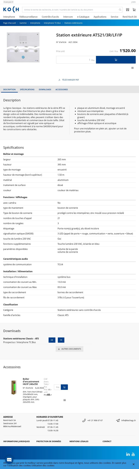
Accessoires (62, 89)
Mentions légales (79, 441)
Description (9, 89)
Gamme (23, 23)
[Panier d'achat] (134, 9)
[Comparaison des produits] (127, 9)
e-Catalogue (83, 16)
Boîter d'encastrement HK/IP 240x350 (31, 381)
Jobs (133, 2)
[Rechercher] (120, 9)
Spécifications (27, 89)
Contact (107, 441)
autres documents (71, 349)
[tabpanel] (23, 47)
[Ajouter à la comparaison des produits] (132, 68)
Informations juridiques (16, 441)
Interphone (35, 23)
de (52, 340)
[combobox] (70, 9)
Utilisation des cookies (42, 465)
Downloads (45, 89)
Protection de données (48, 441)
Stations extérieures (73, 23)
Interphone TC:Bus (52, 23)
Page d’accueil (9, 23)
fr (61, 340)
